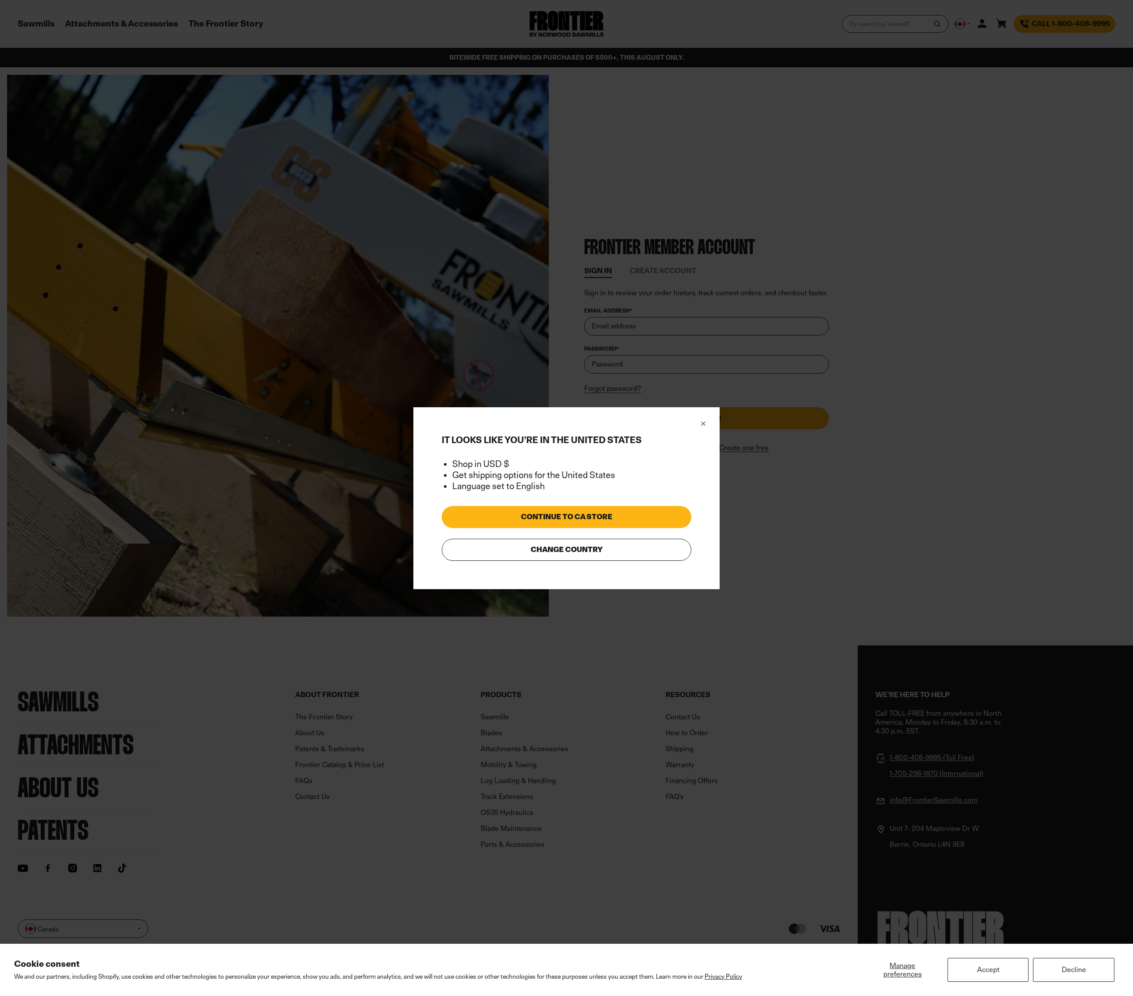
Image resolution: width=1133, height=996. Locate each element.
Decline (1074, 969)
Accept (988, 969)
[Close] (703, 423)
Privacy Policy (723, 976)
